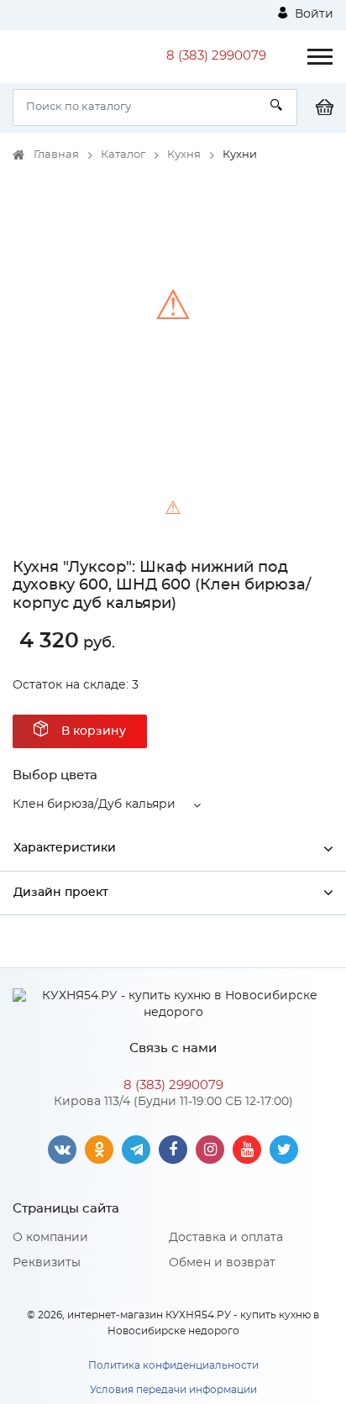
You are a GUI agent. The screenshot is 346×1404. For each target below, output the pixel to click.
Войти (312, 14)
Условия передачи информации (173, 1390)
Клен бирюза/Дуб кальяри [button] (94, 804)
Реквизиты (47, 1263)
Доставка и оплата (226, 1238)
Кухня (184, 154)
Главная (56, 154)
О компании (50, 1238)
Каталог (123, 154)
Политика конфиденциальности (173, 1365)
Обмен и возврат (222, 1263)
